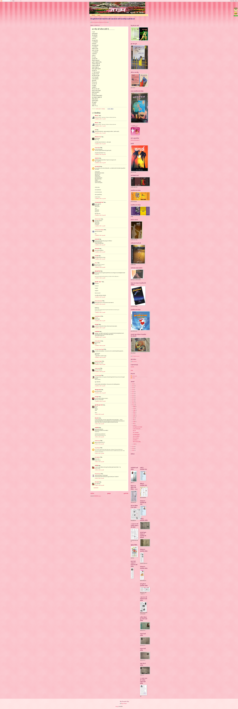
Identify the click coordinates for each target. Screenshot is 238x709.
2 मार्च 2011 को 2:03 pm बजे (99, 461)
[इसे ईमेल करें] (108, 108)
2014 (133, 399)
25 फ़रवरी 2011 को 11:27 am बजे (100, 133)
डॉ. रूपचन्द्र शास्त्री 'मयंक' (99, 202)
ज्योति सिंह (96, 465)
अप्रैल (134, 421)
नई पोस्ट (92, 493)
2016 (133, 395)
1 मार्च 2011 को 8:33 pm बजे (99, 423)
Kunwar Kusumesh (98, 300)
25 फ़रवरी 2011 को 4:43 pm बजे (100, 267)
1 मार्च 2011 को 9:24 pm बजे (99, 436)
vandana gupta (134, 376)
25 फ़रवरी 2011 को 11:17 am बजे (100, 118)
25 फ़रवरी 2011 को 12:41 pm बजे (100, 198)
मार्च (134, 423)
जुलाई (134, 415)
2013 (133, 401)
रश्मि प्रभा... (96, 115)
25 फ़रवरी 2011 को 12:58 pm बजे (100, 215)
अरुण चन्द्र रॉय (97, 166)
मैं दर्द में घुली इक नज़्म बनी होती (137, 427)
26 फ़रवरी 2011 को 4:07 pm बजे (100, 364)
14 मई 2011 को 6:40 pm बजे (99, 485)
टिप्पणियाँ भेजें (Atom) (97, 496)
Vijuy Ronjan (97, 447)
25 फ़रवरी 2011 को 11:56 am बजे (100, 143)
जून (133, 417)
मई (133, 419)
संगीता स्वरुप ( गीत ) (98, 136)
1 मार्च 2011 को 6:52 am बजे (99, 414)
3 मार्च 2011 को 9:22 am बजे (99, 470)
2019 (133, 389)
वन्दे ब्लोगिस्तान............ (136, 439)
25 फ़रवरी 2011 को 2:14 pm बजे (100, 259)
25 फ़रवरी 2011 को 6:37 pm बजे (100, 312)
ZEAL (96, 262)
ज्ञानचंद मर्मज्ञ (97, 239)
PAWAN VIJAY (98, 219)
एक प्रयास (132, 366)
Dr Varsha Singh (98, 375)
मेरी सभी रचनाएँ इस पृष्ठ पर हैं (135, 140)
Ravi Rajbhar (97, 457)
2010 (133, 446)
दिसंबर (134, 406)
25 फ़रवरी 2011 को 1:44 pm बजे (100, 235)
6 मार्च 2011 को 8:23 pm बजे (99, 478)
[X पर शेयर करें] (110, 108)
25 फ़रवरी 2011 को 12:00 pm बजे (100, 154)
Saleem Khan (97, 147)
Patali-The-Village (98, 361)
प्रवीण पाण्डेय (97, 248)
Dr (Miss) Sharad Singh (99, 349)
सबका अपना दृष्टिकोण (136, 436)
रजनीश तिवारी (97, 331)
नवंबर (134, 408)
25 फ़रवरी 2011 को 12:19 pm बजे (100, 162)
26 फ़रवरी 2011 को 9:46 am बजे (100, 345)
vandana (133, 377)
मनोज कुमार (96, 324)
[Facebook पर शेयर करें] (111, 108)
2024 (133, 383)
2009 (133, 448)
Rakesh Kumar (98, 473)
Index (99, 15)
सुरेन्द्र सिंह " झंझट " (98, 281)
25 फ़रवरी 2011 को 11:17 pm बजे (100, 337)
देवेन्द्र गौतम (97, 418)
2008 (133, 450)
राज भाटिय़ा (96, 255)
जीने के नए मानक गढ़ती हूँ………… (138, 441)
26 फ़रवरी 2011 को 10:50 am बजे (100, 357)
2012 (133, 402)
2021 (133, 385)
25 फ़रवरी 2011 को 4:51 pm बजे (100, 278)
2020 (133, 387)
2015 (133, 397)
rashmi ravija (97, 368)
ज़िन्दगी (132, 370)
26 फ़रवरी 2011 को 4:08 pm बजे (100, 371)
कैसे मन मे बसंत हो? (136, 438)
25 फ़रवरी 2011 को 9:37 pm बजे (100, 327)
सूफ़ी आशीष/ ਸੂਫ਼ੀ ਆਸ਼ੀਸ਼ (99, 405)
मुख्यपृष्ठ (109, 493)
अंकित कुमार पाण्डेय (98, 389)
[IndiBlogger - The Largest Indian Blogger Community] (135, 134)
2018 (133, 391)
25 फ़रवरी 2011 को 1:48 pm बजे (100, 244)
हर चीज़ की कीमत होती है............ (137, 428)
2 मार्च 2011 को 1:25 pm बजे (99, 453)
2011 (133, 404)
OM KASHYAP (98, 341)
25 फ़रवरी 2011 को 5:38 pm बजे (100, 297)
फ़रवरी (134, 425)
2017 (133, 393)
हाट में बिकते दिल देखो (136, 434)
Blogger (117, 706)
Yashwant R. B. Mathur (99, 229)
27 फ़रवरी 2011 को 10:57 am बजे (100, 401)
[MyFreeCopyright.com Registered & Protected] (99, 22)
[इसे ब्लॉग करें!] (109, 108)
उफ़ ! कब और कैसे (135, 432)
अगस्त (134, 414)
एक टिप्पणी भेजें (96, 487)
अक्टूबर (134, 410)
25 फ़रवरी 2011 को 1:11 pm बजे (100, 225)
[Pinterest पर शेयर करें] (112, 108)
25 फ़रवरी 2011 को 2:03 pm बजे (100, 252)
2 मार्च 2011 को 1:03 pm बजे (99, 444)
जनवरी (134, 444)
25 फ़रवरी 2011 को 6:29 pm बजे (100, 304)
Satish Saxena (97, 440)
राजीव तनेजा (97, 158)
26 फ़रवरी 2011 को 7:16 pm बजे (100, 385)
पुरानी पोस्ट (126, 493)
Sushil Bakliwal (98, 316)
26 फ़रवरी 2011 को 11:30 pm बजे (100, 393)
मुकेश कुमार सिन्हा (97, 271)
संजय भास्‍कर (97, 482)
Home (93, 15)
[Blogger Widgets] (123, 703)
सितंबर (134, 412)
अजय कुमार (96, 396)
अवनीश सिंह (97, 427)
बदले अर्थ (134, 430)
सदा (95, 129)
